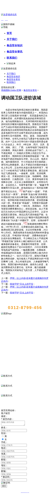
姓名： (4, 427)
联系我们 (12, 57)
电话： (4, 448)
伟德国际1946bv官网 (11, 90)
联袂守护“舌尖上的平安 (21, 284)
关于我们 (12, 39)
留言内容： (7, 419)
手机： (4, 442)
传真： (4, 454)
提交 (4, 486)
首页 (9, 33)
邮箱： (4, 459)
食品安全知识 (14, 45)
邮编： (4, 471)
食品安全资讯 (14, 51)
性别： (4, 433)
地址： (4, 465)
